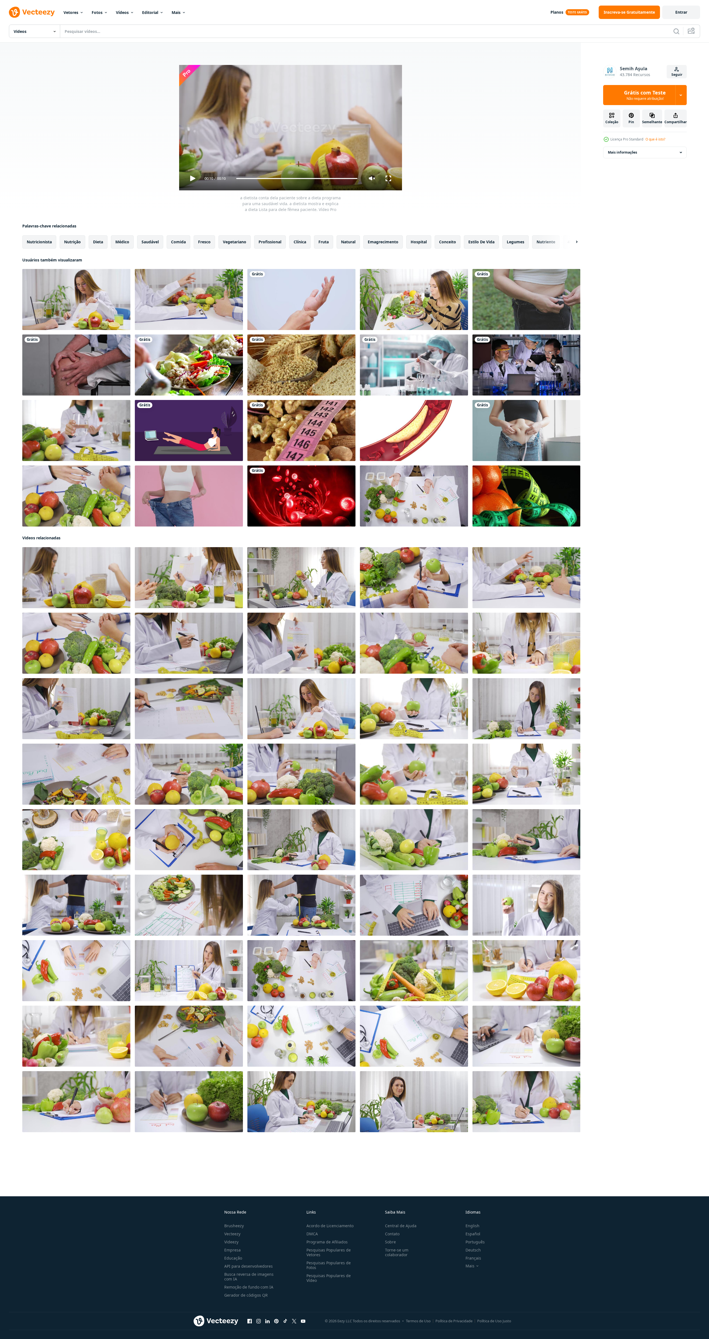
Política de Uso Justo (494, 1320)
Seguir (676, 74)
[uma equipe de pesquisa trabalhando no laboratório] (526, 365)
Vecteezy (232, 1233)
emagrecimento (383, 241)
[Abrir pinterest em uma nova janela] (276, 1321)
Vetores (71, 12)
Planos (556, 12)
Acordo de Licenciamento (330, 1225)
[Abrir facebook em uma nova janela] (249, 1321)
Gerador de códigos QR (246, 1295)
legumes (515, 241)
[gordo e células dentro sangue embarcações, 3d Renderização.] (414, 430)
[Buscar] (676, 31)
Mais (176, 12)
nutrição (72, 241)
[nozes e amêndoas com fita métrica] (301, 430)
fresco (204, 241)
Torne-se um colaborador (396, 1252)
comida (178, 241)
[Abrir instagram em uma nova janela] (258, 1321)
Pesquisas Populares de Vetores (328, 1252)
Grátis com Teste (645, 95)
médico (122, 241)
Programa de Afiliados (327, 1242)
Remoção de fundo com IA (248, 1287)
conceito (447, 241)
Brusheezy (234, 1225)
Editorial (150, 12)
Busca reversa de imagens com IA (249, 1277)
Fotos (97, 12)
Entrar (681, 12)
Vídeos (122, 12)
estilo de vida (481, 241)
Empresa (232, 1250)
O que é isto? (655, 139)
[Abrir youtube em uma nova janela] (303, 1321)
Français (473, 1258)
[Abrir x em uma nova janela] (294, 1321)
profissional (270, 241)
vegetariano (234, 241)
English (472, 1225)
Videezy (231, 1242)
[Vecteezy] (32, 12)
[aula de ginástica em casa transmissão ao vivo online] (189, 430)
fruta (323, 241)
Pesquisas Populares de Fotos (328, 1265)
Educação (233, 1258)
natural (348, 241)
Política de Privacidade (453, 1320)
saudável (150, 241)
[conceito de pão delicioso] (301, 365)
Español (473, 1233)
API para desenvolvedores (248, 1266)
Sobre (390, 1242)
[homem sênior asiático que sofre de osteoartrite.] (76, 365)
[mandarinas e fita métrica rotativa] (526, 496)
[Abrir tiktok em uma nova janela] (285, 1321)
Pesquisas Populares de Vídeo (328, 1278)
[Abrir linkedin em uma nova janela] (267, 1321)
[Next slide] (572, 242)
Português (475, 1242)
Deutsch (473, 1250)
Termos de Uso (418, 1320)
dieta (98, 241)
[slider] (296, 178)
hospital (419, 241)
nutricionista (39, 241)
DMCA (312, 1233)
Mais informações (622, 152)
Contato (392, 1233)
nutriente (546, 241)
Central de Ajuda (400, 1225)
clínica (300, 241)
